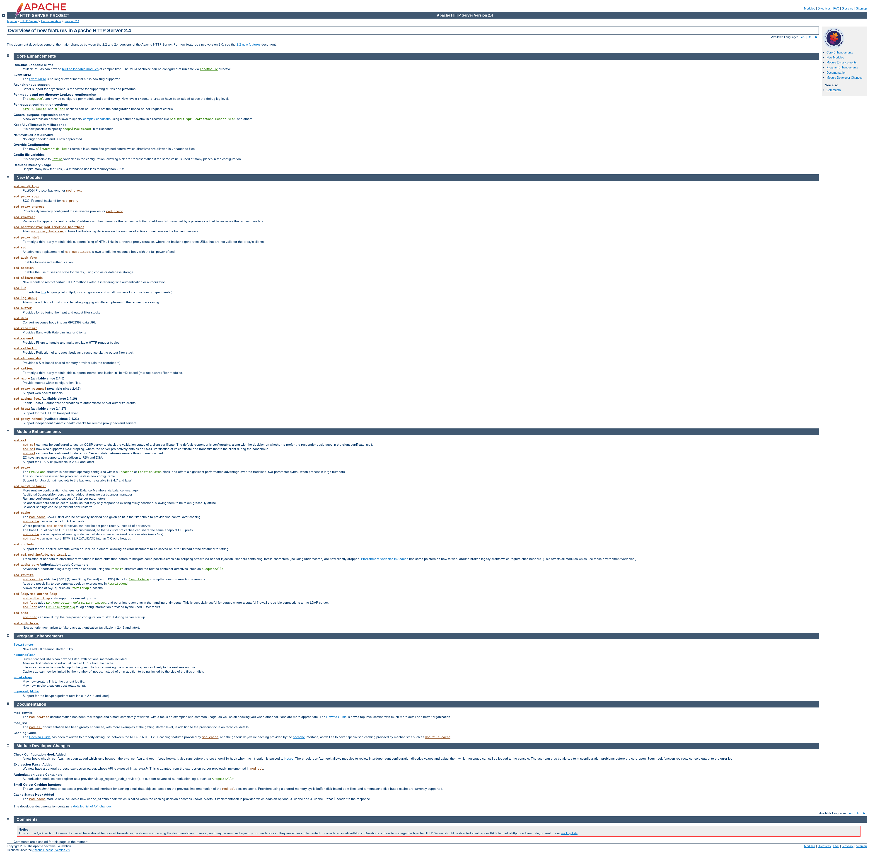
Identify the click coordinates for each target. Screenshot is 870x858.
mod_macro (22, 378)
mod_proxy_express (29, 207)
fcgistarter (24, 645)
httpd (288, 759)
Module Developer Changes (844, 77)
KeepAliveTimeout (77, 129)
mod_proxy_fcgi (26, 186)
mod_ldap (21, 594)
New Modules (835, 57)
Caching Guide (40, 737)
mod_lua (20, 288)
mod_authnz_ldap (43, 594)
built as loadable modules (80, 69)
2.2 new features (249, 44)
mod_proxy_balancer (47, 231)
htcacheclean (24, 655)
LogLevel (36, 99)
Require (117, 569)
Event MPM (37, 79)
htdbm (34, 691)
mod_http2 (22, 409)
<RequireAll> (212, 569)
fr (810, 37)
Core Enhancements (839, 52)
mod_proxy (74, 190)
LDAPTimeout (96, 603)
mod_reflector (25, 348)
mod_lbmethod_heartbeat (64, 227)
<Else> (59, 109)
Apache (12, 21)
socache (299, 737)
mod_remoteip (24, 217)
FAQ (836, 8)
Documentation (51, 21)
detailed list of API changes (92, 806)
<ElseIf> (39, 109)
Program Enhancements (842, 67)
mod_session (24, 268)
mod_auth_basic (26, 623)
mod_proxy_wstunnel (30, 389)
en (802, 37)
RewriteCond (203, 119)
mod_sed (20, 247)
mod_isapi (58, 555)
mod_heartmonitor (28, 227)
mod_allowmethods (28, 278)
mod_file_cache (437, 737)
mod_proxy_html (26, 237)
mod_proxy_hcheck (28, 419)
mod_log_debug (25, 298)
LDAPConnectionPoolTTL (65, 603)
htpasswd (21, 691)
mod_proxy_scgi (26, 196)
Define (57, 159)
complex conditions (97, 119)
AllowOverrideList (51, 149)
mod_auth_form (25, 258)
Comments (833, 90)
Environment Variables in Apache (384, 559)
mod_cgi (20, 555)
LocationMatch (150, 472)
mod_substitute (77, 252)
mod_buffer (23, 308)
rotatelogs (23, 677)
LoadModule (209, 69)
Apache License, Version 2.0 (51, 850)
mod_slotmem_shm (27, 358)
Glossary (847, 8)
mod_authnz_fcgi (27, 399)
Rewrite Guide (336, 717)
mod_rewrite (24, 575)
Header (220, 119)
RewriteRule (139, 579)
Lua (43, 292)
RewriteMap (80, 588)
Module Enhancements (841, 62)
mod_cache (22, 513)
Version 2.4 (72, 21)
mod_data (21, 318)
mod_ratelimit (25, 328)
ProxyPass (37, 472)
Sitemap (861, 8)
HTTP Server (29, 21)
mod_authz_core (26, 564)
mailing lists (569, 833)
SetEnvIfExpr (181, 119)
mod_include (24, 544)
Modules (809, 8)
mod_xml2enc (24, 368)
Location (126, 472)
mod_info (21, 613)
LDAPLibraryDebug (60, 607)
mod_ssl (20, 440)
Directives (824, 8)
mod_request (24, 338)
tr (816, 37)
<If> (26, 109)
